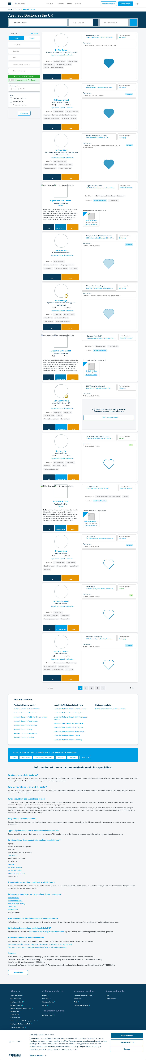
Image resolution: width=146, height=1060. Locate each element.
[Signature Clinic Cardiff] (61, 341)
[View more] (77, 36)
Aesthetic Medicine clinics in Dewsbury (68, 740)
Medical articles (111, 999)
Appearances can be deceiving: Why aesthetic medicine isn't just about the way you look (40, 944)
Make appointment (91, 224)
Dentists (78, 4)
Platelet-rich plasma (15, 901)
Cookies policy (15, 1018)
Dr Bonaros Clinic (61, 501)
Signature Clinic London (60, 201)
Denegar (127, 1049)
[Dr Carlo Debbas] (61, 642)
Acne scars (26, 757)
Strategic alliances (48, 1002)
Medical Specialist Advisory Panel (20, 1008)
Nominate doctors (47, 1015)
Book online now (125, 4)
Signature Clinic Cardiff (61, 351)
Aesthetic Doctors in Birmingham (25, 725)
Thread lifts (12, 906)
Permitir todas (127, 1036)
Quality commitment (16, 1002)
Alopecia (61, 757)
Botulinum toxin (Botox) (16, 904)
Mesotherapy (13, 909)
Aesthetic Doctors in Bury (23, 729)
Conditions (60, 4)
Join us (44, 1005)
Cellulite (11, 864)
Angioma (73, 757)
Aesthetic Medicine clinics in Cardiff (67, 736)
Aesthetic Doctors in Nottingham (25, 733)
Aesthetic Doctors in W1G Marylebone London (30, 717)
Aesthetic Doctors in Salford (24, 737)
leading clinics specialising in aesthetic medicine (46, 932)
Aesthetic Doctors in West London (26, 721)
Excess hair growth (15, 870)
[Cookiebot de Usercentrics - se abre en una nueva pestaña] (15, 1055)
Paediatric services (19, 98)
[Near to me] (95, 22)
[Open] (38, 44)
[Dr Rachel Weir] (61, 241)
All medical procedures (81, 1005)
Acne (14, 757)
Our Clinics (45, 999)
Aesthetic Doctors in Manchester (25, 713)
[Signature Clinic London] (61, 190)
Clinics (69, 4)
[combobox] (40, 22)
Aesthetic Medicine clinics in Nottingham (68, 727)
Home (10, 9)
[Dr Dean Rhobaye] (61, 591)
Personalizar (126, 1042)
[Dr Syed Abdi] (61, 140)
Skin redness (13, 855)
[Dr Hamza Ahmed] (61, 90)
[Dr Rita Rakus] (61, 40)
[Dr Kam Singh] (61, 291)
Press (108, 996)
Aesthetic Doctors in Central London (27, 709)
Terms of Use (14, 1014)
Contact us (77, 999)
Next (132, 688)
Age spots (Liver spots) (43, 757)
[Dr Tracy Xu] (61, 441)
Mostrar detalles (36, 1055)
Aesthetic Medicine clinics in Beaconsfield (69, 731)
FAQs (75, 1002)
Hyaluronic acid (13, 898)
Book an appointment (110, 417)
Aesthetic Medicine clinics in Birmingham (69, 713)
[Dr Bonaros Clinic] (61, 491)
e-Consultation (18, 102)
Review (60, 205)
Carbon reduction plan (17, 1027)
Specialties (49, 4)
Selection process (16, 1005)
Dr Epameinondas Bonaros (91, 521)
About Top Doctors (16, 996)
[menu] (10, 4)
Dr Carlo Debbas (91, 221)
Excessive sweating (15, 867)
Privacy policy (14, 1011)
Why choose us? (15, 999)
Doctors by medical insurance (83, 996)
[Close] (133, 752)
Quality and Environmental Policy (20, 1024)
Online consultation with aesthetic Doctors (110, 709)
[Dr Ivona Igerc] (61, 541)
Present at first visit (19, 105)
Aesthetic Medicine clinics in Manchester (68, 723)
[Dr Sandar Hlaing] (61, 391)
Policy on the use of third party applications (23, 1021)
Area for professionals (108, 4)
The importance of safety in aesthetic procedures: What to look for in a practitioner (38, 947)
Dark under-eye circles (16, 873)
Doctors (17, 9)
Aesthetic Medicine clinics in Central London (70, 709)
